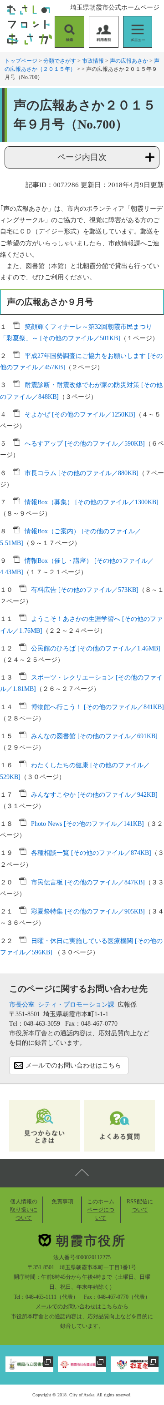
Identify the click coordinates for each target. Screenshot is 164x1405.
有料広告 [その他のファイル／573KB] (84, 589)
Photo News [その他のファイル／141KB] (87, 823)
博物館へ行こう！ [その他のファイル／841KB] (97, 707)
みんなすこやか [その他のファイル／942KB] (94, 794)
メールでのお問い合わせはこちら (73, 1065)
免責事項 (62, 1201)
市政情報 (93, 61)
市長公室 (22, 1004)
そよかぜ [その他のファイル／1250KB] (80, 414)
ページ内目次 (82, 157)
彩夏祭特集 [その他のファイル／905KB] (88, 911)
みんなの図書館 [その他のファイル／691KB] (94, 736)
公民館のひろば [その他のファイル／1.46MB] (95, 648)
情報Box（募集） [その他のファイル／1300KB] (92, 502)
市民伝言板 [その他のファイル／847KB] (88, 882)
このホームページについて (100, 1209)
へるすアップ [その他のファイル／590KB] (85, 443)
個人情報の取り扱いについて (23, 1209)
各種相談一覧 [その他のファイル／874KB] (91, 852)
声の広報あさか (129, 61)
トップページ (21, 61)
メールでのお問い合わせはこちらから (82, 1306)
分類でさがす (59, 61)
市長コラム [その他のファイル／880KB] (81, 473)
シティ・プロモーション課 (76, 1004)
